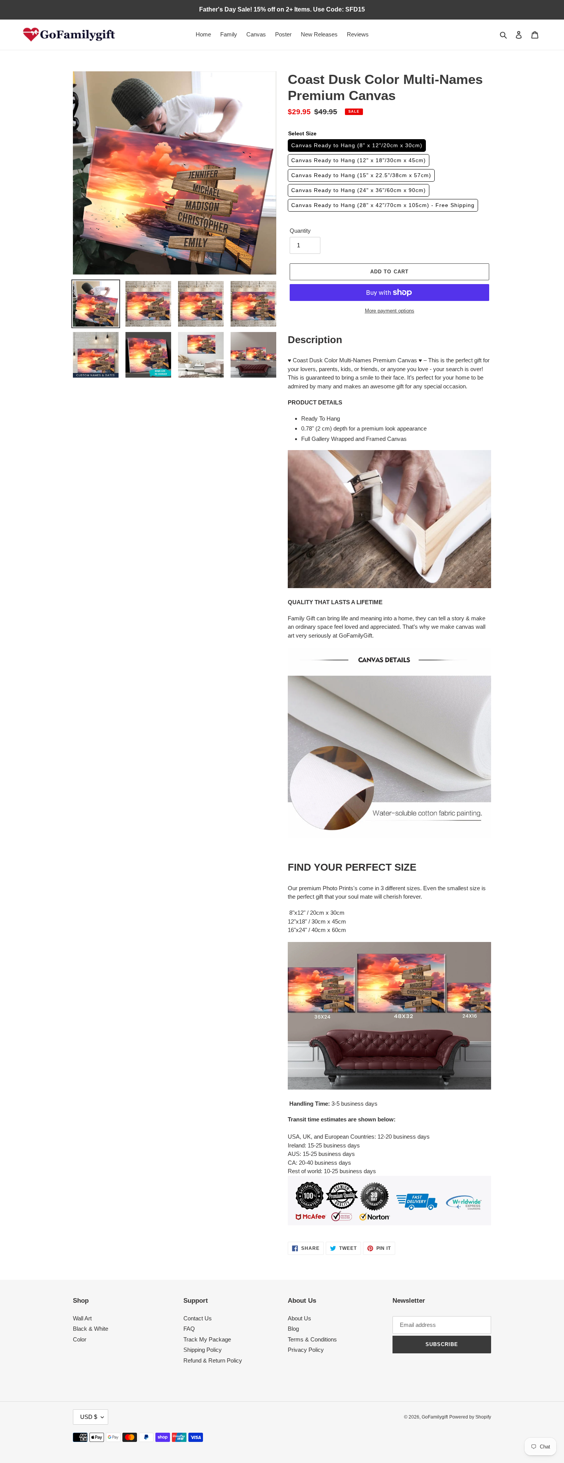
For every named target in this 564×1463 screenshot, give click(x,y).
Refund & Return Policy (212, 1360)
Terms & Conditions (312, 1339)
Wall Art (82, 1318)
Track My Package (207, 1339)
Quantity (300, 230)
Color (79, 1339)
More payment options (389, 311)
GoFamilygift (435, 1417)
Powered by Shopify (470, 1417)
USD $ (88, 1417)
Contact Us (197, 1318)
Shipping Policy (202, 1349)
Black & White (90, 1328)
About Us (299, 1318)
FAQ (189, 1328)
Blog (293, 1328)
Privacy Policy (306, 1349)
